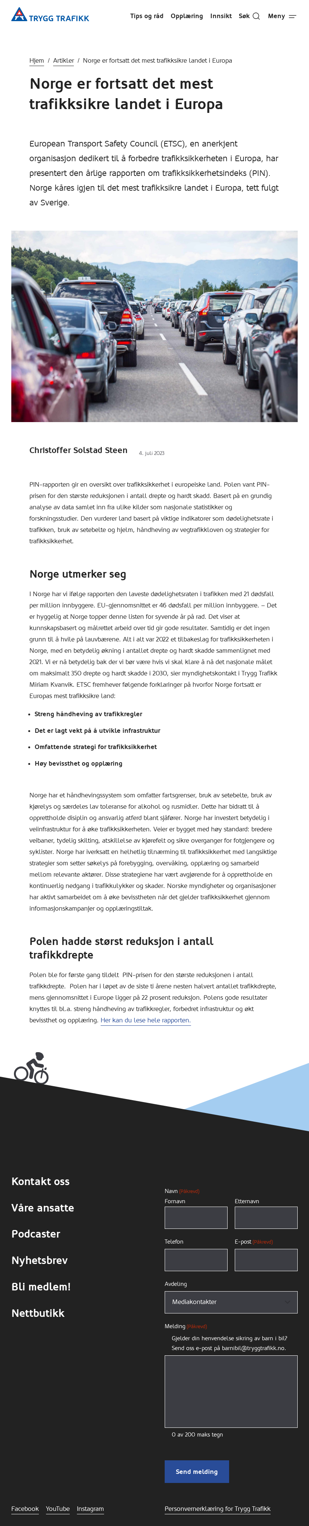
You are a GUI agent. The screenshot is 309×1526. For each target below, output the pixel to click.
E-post (254, 1241)
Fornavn (175, 1201)
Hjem (36, 60)
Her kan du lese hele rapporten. (146, 1020)
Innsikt (221, 16)
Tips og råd (147, 16)
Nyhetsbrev (39, 1261)
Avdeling (176, 1284)
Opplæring (187, 16)
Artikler (63, 60)
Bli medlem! (41, 1287)
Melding (186, 1326)
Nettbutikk (37, 1313)
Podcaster (35, 1234)
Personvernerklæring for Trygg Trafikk (218, 1508)
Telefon (174, 1241)
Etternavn (247, 1201)
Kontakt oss (40, 1182)
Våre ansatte (42, 1208)
